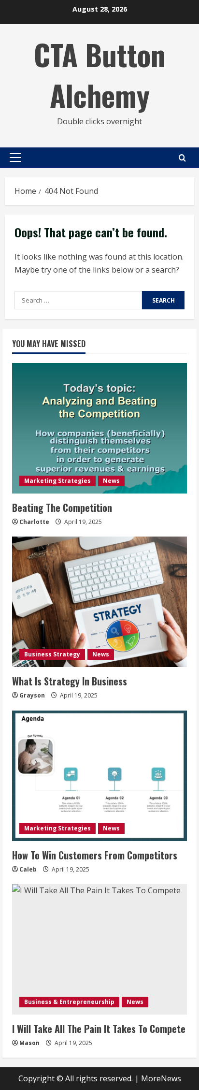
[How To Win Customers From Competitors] (99, 776)
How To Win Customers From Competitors (94, 855)
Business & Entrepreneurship (69, 1002)
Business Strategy (52, 654)
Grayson (32, 695)
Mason (29, 1043)
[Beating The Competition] (99, 428)
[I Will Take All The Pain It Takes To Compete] (99, 949)
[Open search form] (182, 157)
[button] (15, 157)
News (111, 481)
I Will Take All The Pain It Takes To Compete (98, 1028)
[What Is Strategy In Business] (99, 602)
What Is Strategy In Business (69, 681)
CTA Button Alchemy (99, 74)
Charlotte (34, 522)
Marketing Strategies (57, 481)
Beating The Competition (62, 507)
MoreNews (161, 1078)
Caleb (28, 869)
